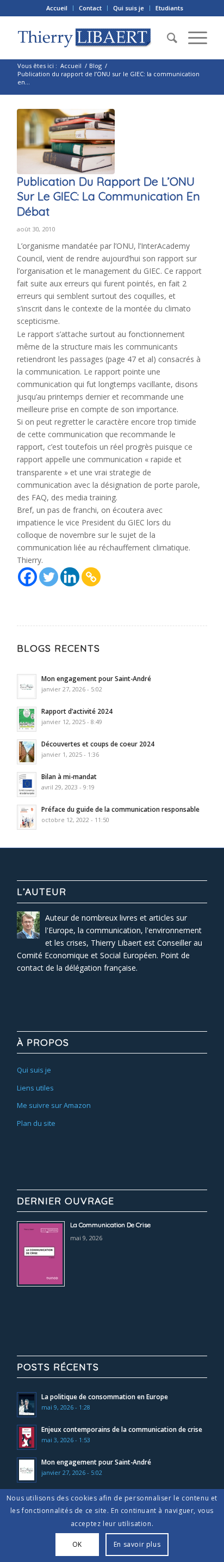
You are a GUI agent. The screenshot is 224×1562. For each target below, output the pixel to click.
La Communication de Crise (110, 1225)
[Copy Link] (91, 576)
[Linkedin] (69, 576)
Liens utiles (35, 1088)
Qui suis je (128, 8)
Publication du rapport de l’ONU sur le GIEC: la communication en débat (108, 196)
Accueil (56, 8)
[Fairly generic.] (66, 141)
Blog (95, 66)
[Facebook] (27, 576)
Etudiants (169, 8)
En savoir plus (137, 1544)
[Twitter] (48, 576)
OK (77, 1544)
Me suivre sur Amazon (54, 1105)
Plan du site (36, 1123)
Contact (90, 8)
